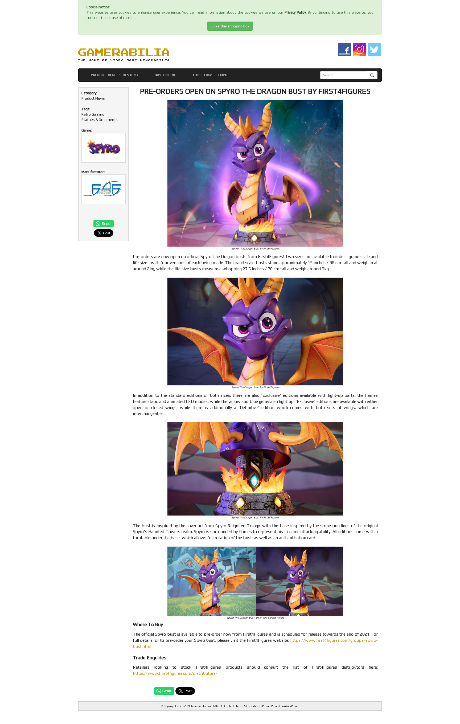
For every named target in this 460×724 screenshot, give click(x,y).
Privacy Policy (295, 12)
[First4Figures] (103, 189)
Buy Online (165, 75)
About (218, 706)
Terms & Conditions (248, 706)
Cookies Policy (290, 706)
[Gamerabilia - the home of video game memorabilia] (123, 54)
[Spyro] (103, 148)
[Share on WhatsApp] (103, 224)
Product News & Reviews (114, 75)
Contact (229, 706)
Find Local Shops (210, 75)
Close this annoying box (230, 26)
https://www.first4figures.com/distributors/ (175, 673)
